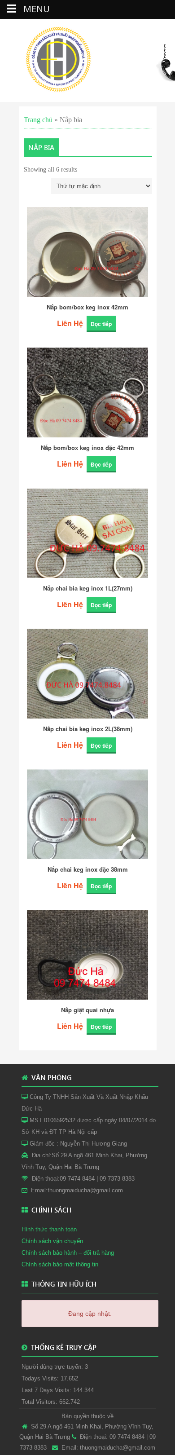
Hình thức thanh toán (49, 1229)
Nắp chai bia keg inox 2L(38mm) (87, 729)
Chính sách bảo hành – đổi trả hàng (68, 1252)
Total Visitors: (40, 1401)
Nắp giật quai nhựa (87, 1010)
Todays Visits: (41, 1378)
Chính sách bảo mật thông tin (60, 1264)
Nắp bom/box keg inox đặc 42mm (87, 448)
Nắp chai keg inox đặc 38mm (87, 869)
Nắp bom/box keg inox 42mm (87, 307)
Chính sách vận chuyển (52, 1241)
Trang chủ (38, 119)
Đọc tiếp (101, 324)
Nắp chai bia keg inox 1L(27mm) (87, 588)
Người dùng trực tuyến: (53, 1366)
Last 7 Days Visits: (47, 1390)
